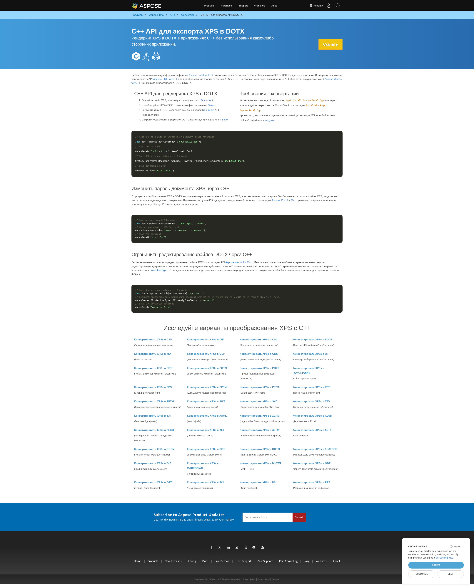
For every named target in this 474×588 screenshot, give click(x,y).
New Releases (173, 561)
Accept (436, 565)
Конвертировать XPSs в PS (258, 482)
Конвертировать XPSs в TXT (153, 415)
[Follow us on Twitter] (220, 547)
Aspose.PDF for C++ (165, 78)
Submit (299, 517)
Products (209, 5)
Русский (318, 5)
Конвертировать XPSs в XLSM (154, 429)
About (274, 5)
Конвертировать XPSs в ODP (206, 353)
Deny (450, 574)
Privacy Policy (249, 579)
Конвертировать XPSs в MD (152, 353)
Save (211, 105)
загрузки (269, 120)
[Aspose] (146, 5)
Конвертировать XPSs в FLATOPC (315, 449)
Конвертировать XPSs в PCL (206, 482)
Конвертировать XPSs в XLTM (259, 429)
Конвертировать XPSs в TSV (311, 401)
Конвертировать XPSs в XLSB (312, 415)
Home (137, 561)
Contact (275, 579)
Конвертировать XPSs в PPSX (259, 387)
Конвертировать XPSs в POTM (207, 368)
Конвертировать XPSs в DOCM (154, 449)
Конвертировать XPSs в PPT (311, 387)
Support (243, 5)
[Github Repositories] (254, 547)
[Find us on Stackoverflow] (237, 547)
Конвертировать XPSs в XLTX (312, 429)
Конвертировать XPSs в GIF (152, 463)
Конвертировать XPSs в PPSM (207, 387)
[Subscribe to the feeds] (262, 547)
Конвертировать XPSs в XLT (205, 429)
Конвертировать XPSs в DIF (205, 339)
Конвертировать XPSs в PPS (153, 387)
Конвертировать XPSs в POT (153, 368)
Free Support (243, 561)
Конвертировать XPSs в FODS (312, 339)
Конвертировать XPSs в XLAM (260, 415)
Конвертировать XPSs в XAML (207, 415)
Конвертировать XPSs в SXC (258, 401)
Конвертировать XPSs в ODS (259, 353)
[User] (328, 5)
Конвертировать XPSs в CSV (153, 339)
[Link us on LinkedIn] (228, 547)
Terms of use (264, 579)
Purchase (226, 5)
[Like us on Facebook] (211, 547)
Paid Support (265, 561)
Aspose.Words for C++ (238, 262)
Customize (422, 574)
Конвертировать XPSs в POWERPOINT (308, 370)
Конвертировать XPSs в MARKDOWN (203, 466)
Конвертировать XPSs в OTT (153, 482)
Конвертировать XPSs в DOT (206, 449)
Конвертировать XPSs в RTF (311, 482)
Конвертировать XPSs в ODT (312, 463)
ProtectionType (158, 270)
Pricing (192, 561)
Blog (306, 561)
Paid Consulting (288, 561)
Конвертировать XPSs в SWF (206, 401)
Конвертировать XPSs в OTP (311, 353)
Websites (259, 5)
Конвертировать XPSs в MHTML (261, 463)
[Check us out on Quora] (245, 547)
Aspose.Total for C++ (201, 75)
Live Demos (222, 561)
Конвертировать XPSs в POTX (259, 368)
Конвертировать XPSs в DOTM (260, 449)
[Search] (338, 5)
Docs (205, 561)
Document (207, 100)
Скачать (330, 44)
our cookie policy (444, 557)
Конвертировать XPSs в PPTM (154, 401)
